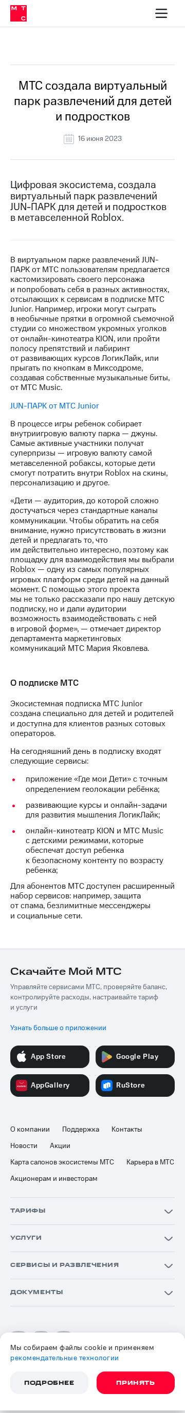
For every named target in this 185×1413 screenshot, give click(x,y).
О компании (30, 1129)
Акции (60, 1146)
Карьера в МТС (150, 1162)
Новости (24, 1146)
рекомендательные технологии (64, 1358)
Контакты (127, 1129)
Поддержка (80, 1129)
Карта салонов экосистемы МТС (62, 1162)
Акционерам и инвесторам (54, 1179)
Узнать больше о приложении (58, 1028)
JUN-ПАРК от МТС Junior (54, 406)
